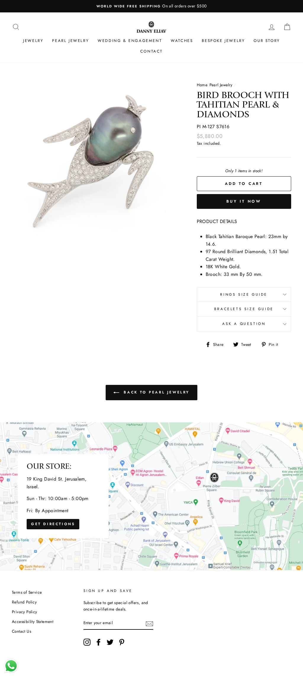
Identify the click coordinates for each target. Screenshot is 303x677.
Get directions (53, 524)
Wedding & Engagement (130, 40)
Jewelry (33, 40)
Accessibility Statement (32, 621)
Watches (182, 40)
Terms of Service (27, 592)
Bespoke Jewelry (223, 40)
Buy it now (243, 201)
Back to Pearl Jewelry (156, 392)
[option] (151, 6)
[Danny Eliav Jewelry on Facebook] (98, 642)
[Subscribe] (149, 623)
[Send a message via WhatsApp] (11, 666)
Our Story (267, 40)
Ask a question (243, 323)
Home (202, 85)
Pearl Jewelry (70, 40)
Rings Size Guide (243, 294)
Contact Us (21, 631)
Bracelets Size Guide (244, 309)
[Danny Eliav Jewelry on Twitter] (110, 642)
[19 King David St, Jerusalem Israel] (151, 496)
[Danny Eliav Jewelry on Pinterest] (121, 642)
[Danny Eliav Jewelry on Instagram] (87, 642)
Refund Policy (24, 602)
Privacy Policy (24, 612)
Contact (151, 51)
